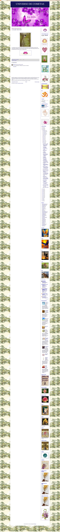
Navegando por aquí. (45, 297)
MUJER (43, 216)
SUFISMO (43, 221)
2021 (43, 129)
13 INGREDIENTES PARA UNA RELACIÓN (46, 339)
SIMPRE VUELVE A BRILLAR (45, 171)
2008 (43, 199)
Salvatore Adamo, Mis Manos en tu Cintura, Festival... (45, 167)
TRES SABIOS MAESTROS (44, 159)
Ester (14, 64)
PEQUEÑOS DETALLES (44, 157)
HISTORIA (43, 220)
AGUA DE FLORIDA (46, 358)
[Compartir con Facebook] (23, 59)
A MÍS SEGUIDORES (45, 184)
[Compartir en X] (22, 59)
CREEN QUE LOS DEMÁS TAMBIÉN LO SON (45, 165)
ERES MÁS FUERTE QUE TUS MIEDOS (45, 178)
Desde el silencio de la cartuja (45, 284)
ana (46, 105)
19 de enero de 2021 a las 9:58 (19, 64)
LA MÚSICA (46, 302)
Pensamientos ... (44, 296)
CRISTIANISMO (44, 211)
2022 (43, 128)
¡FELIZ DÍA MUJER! (46, 354)
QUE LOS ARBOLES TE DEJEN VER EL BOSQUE (44, 289)
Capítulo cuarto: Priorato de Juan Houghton (44, 286)
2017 (43, 192)
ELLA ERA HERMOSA (44, 152)
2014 (43, 195)
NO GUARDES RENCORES (44, 147)
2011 (43, 198)
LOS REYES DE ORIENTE (45, 181)
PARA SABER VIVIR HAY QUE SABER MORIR (44, 291)
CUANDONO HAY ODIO (45, 175)
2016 (43, 193)
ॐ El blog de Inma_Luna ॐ (44, 281)
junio (44, 137)
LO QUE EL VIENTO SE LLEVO (44, 294)
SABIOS (43, 218)
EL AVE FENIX (46, 366)
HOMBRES (43, 214)
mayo (44, 138)
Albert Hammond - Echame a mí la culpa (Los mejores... (45, 155)
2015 (43, 194)
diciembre (44, 130)
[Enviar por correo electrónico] (21, 59)
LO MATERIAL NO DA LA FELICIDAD (45, 173)
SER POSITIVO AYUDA (45, 151)
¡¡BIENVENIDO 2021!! (45, 187)
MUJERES (43, 213)
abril (43, 139)
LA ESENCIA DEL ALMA (45, 149)
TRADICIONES (44, 212)
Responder (14, 66)
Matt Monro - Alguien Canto (45, 176)
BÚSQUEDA (43, 215)
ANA (42, 209)
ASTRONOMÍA (44, 217)
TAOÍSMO (43, 219)
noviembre (44, 131)
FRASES (15, 60)
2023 (43, 127)
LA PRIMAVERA (46, 318)
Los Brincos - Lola (45, 143)
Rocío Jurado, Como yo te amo (45, 186)
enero (44, 142)
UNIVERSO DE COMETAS (30, 3)
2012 (43, 197)
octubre (44, 132)
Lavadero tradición (44, 282)
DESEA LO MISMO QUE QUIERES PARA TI (45, 145)
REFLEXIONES (44, 204)
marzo (44, 140)
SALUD (43, 210)
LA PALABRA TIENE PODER (45, 162)
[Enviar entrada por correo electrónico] (20, 59)
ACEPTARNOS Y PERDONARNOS (45, 161)
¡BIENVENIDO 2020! (46, 346)
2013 (43, 196)
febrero (44, 141)
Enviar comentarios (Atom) (19, 83)
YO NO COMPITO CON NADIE (45, 183)
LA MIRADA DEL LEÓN (46, 311)
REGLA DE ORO (46, 326)
